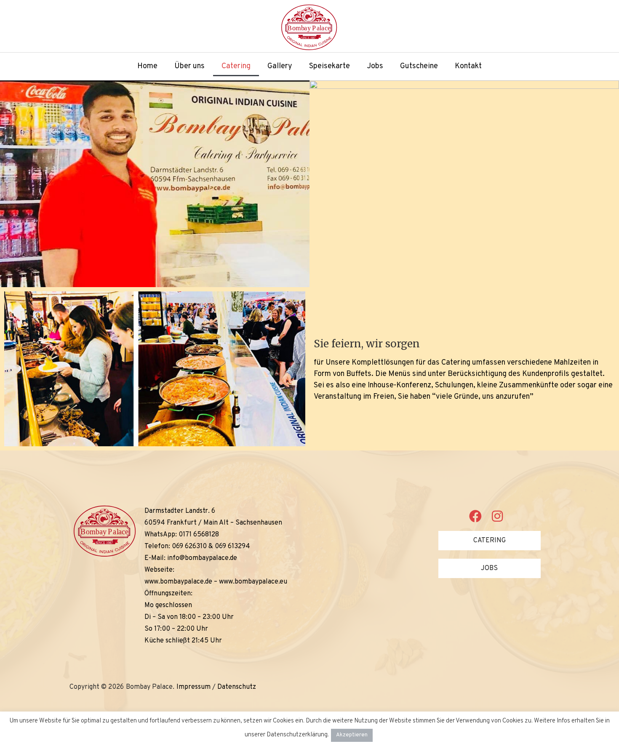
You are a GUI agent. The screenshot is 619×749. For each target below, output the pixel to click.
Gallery (279, 66)
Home (147, 66)
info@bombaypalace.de (202, 558)
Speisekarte (329, 66)
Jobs (375, 66)
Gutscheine (419, 66)
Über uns (189, 66)
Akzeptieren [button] (352, 735)
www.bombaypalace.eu (253, 582)
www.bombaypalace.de (178, 582)
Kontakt (468, 66)
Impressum (193, 687)
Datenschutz (236, 687)
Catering (236, 66)
